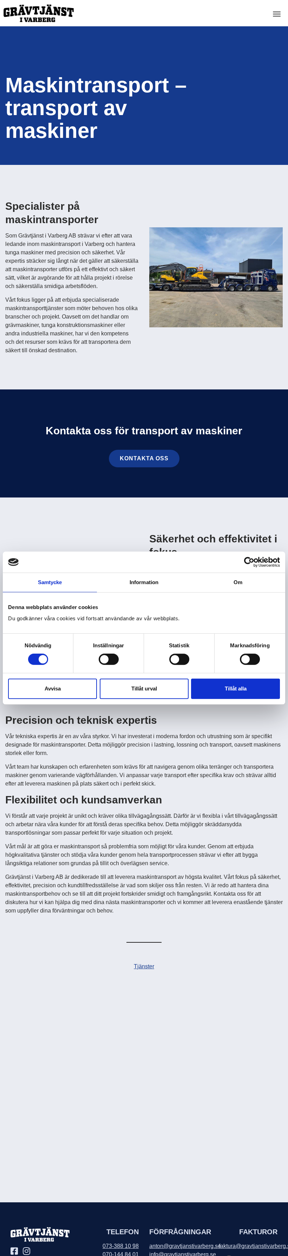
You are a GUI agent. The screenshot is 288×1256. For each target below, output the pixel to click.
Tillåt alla (236, 689)
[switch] (109, 659)
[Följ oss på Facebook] (16, 1252)
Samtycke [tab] (50, 582)
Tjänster (144, 966)
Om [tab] (238, 582)
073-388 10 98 (121, 1246)
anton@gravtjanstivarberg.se (185, 1246)
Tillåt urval (144, 689)
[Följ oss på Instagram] (28, 1252)
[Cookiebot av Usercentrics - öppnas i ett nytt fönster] (249, 562)
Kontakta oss (144, 458)
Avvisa (53, 689)
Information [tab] (144, 582)
